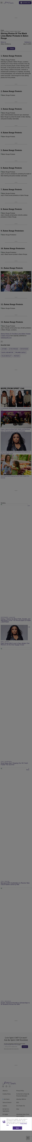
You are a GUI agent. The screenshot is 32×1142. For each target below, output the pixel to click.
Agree (17, 1128)
